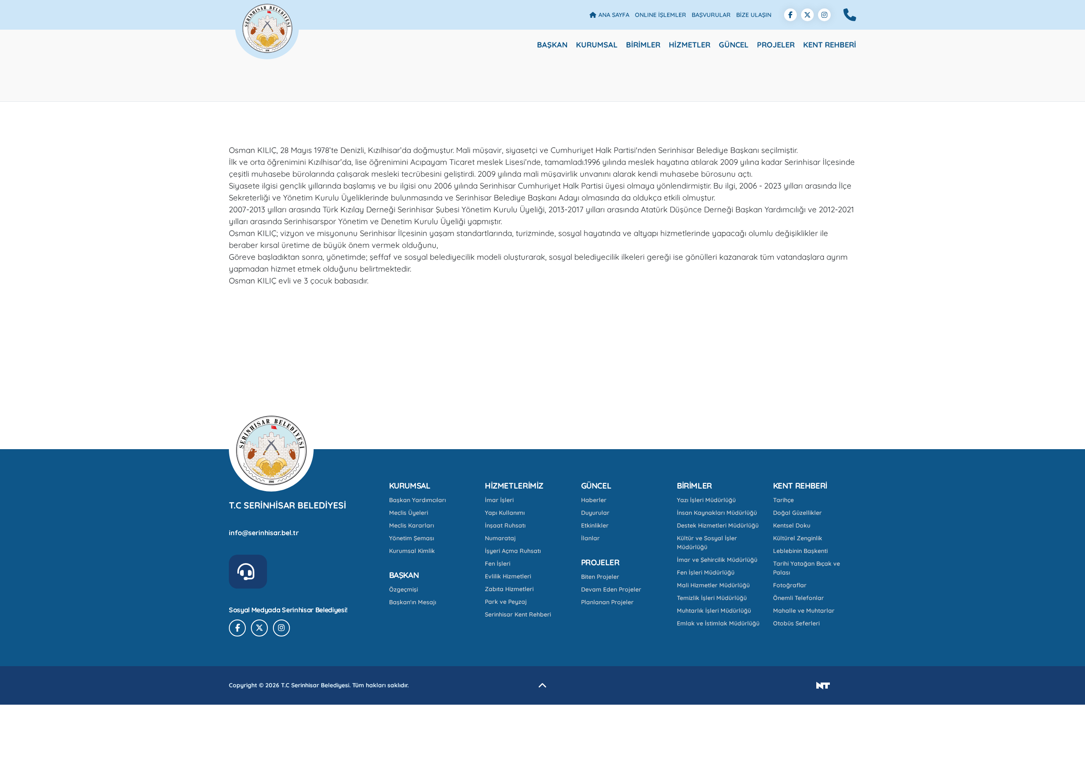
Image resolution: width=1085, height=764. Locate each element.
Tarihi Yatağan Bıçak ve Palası (806, 568)
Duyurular (595, 513)
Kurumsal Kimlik (412, 551)
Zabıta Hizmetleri (509, 589)
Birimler (643, 45)
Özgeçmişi (403, 589)
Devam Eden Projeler (611, 589)
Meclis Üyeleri (408, 513)
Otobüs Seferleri (796, 623)
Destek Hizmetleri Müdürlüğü (718, 525)
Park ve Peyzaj (506, 602)
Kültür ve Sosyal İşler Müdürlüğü (707, 542)
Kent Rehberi (829, 45)
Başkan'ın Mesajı (412, 602)
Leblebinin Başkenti (800, 551)
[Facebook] (790, 14)
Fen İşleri (497, 563)
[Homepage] (271, 450)
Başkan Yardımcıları (417, 500)
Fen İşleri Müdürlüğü (705, 572)
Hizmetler (689, 45)
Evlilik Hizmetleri (508, 576)
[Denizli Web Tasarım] (823, 685)
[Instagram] (824, 14)
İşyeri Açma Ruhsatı (513, 551)
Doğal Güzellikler (797, 513)
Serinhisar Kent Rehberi (518, 614)
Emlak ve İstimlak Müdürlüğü (718, 623)
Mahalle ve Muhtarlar (804, 610)
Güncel (733, 45)
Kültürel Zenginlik (797, 538)
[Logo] (267, 15)
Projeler (776, 45)
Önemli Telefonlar (798, 598)
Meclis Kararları (411, 525)
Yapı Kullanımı (505, 513)
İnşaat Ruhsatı (505, 525)
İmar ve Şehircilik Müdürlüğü (717, 560)
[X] (807, 14)
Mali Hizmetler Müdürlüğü (713, 585)
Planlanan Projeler (607, 602)
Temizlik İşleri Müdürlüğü (712, 598)
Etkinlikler (595, 525)
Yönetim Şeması (411, 538)
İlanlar (590, 538)
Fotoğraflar (790, 585)
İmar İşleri (499, 500)
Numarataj (500, 538)
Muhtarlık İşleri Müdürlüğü (714, 610)
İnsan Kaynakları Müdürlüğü (717, 513)
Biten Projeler (600, 577)
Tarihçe (783, 500)
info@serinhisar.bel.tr (264, 532)
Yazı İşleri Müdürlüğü (706, 500)
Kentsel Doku (791, 525)
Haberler (593, 500)
